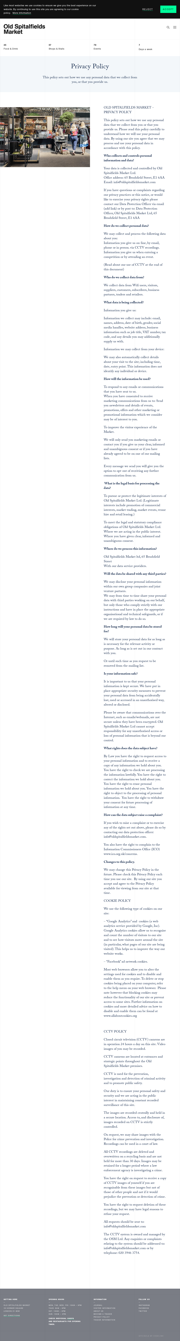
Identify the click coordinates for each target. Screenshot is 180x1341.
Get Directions (12, 1315)
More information (22, 13)
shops (70, 1318)
